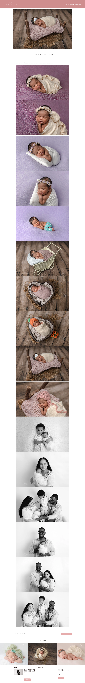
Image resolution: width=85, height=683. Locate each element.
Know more (27, 679)
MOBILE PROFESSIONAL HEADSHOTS (73, 4)
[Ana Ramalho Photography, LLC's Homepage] (10, 3)
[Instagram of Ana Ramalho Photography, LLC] (59, 674)
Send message (61, 669)
